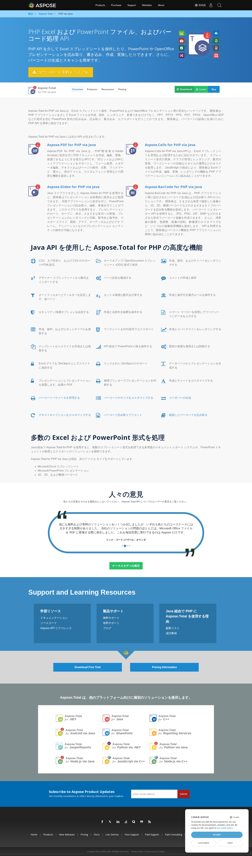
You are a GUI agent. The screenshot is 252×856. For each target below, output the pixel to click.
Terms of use (150, 852)
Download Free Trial (87, 667)
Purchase (116, 5)
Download (185, 89)
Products (100, 5)
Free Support (132, 834)
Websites (147, 5)
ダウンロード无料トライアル (63, 72)
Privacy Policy (137, 852)
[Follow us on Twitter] (110, 822)
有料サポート (111, 623)
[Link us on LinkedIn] (118, 822)
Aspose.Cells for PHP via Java (170, 144)
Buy (214, 89)
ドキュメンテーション (54, 617)
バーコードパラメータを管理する (59, 397)
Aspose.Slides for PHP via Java (73, 186)
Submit (183, 793)
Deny (230, 843)
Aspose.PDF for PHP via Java (71, 144)
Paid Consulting (173, 834)
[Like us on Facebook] (102, 822)
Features (92, 89)
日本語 (202, 5)
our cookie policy (224, 828)
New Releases (67, 834)
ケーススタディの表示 (126, 565)
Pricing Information (164, 667)
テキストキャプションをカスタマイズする (65, 414)
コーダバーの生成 (180, 397)
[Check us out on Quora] (134, 822)
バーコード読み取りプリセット (123, 414)
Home (34, 834)
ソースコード (48, 623)
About (161, 5)
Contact (161, 852)
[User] (211, 5)
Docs (97, 834)
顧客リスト (172, 628)
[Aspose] (42, 5)
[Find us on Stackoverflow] (126, 822)
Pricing (122, 89)
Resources (107, 89)
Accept (217, 835)
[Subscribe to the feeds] (149, 822)
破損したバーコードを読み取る (188, 414)
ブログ (107, 628)
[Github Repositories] (142, 822)
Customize (203, 843)
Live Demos (112, 834)
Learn (202, 89)
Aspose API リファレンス (56, 628)
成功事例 (171, 633)
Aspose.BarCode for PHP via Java (173, 186)
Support (131, 5)
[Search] (219, 5)
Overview (77, 89)
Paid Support (152, 834)
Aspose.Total (73, 718)
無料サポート (111, 617)
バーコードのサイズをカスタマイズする (128, 397)
